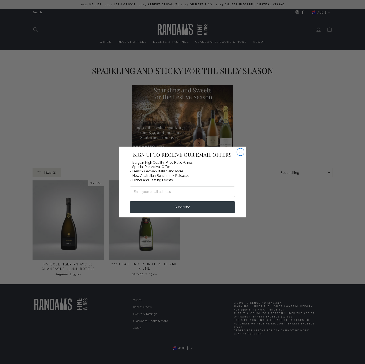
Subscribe (182, 207)
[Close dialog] (240, 152)
